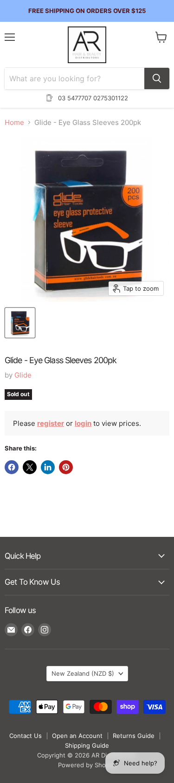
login (83, 423)
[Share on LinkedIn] (48, 467)
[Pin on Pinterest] (66, 467)
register (50, 423)
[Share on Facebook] (12, 467)
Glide (23, 375)
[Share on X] (30, 467)
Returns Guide (134, 735)
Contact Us (25, 735)
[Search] (156, 78)
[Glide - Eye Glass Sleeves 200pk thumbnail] (20, 323)
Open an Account (77, 735)
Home (14, 122)
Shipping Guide (87, 745)
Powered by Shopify (87, 765)
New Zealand (83, 673)
